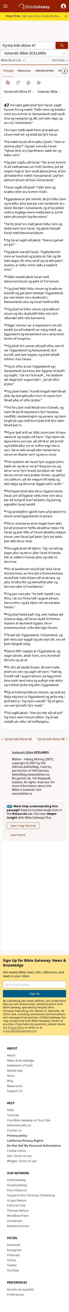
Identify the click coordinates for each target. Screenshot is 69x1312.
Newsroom (14, 1086)
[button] (63, 6)
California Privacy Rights (25, 1141)
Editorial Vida (16, 1205)
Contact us (14, 1130)
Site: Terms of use (19, 1156)
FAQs (10, 1110)
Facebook (13, 1245)
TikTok (11, 1260)
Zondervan (14, 1221)
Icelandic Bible (22, 752)
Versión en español (20, 1289)
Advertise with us (19, 1125)
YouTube (13, 1270)
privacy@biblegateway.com (19, 1031)
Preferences (15, 1295)
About (11, 1055)
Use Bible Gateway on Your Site (28, 1120)
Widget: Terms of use (21, 1161)
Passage (8, 70)
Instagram (14, 1250)
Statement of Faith (20, 1065)
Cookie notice (16, 1151)
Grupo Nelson (16, 1200)
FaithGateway (16, 1180)
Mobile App (15, 1071)
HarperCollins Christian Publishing (31, 1195)
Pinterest (13, 1255)
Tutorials (13, 1115)
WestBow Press (18, 1216)
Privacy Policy (16, 1027)
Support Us (15, 1091)
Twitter (12, 1265)
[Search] (62, 45)
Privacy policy (17, 1135)
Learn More (17, 835)
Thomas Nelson (18, 1211)
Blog (10, 1081)
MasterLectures (18, 1226)
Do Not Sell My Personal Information (34, 1146)
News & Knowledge (20, 1060)
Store (11, 1076)
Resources (24, 70)
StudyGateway (17, 1185)
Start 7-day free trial (23, 825)
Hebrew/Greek (44, 70)
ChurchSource (17, 1190)
